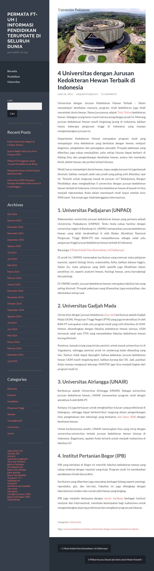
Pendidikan (13, 76)
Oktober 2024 (14, 303)
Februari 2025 (14, 278)
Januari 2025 (14, 284)
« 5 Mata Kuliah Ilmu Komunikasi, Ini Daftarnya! (84, 548)
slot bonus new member (19, 486)
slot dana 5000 (126, 416)
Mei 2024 (12, 335)
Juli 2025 (12, 252)
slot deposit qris (15, 467)
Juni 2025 (12, 258)
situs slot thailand (16, 461)
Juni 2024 (12, 329)
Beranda (12, 71)
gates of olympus (15, 464)
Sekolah (11, 414)
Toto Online (125, 112)
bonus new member (16, 469)
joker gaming (13, 472)
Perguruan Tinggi (15, 408)
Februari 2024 (14, 348)
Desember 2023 (15, 354)
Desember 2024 (15, 290)
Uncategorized (14, 420)
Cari (10, 100)
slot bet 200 (13, 453)
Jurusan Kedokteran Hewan (77, 529)
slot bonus (12, 491)
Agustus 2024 (14, 316)
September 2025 (15, 239)
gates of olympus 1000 (18, 496)
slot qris (11, 456)
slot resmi (12, 488)
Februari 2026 (14, 220)
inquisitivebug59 (87, 94)
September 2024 (15, 310)
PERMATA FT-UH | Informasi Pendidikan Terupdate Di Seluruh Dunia (24, 30)
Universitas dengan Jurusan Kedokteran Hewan (115, 529)
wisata (10, 433)
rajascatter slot (15, 450)
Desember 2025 (15, 227)
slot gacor (12, 483)
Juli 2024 (12, 322)
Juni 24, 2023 (65, 94)
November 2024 (15, 297)
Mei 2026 (12, 214)
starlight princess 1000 (19, 494)
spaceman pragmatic (17, 458)
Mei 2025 (12, 265)
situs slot (109, 314)
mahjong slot (13, 480)
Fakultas (11, 395)
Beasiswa (12, 388)
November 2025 (15, 233)
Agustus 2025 (14, 246)
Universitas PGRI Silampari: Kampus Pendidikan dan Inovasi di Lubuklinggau (24, 183)
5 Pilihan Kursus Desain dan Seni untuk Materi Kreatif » (115, 559)
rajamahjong (13, 499)
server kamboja (113, 498)
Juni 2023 (12, 361)
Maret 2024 (13, 342)
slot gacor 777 (14, 477)
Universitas (13, 81)
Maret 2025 (13, 271)
